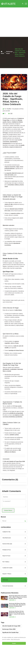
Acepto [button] (14, 643)
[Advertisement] (14, 22)
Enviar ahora (8, 510)
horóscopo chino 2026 (8, 629)
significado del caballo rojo (10, 632)
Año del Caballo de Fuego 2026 (11, 626)
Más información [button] (15, 639)
